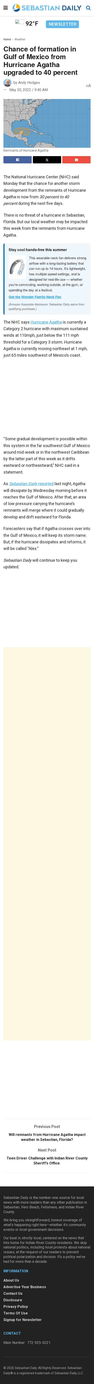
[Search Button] (88, 8)
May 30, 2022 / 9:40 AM (28, 90)
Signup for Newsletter (22, 1320)
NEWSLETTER (62, 24)
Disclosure (12, 1300)
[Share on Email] (76, 159)
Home (7, 39)
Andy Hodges (29, 82)
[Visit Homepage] (46, 8)
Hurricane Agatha (46, 322)
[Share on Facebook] (17, 159)
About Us (11, 1280)
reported (31, 483)
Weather (20, 39)
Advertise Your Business (24, 1287)
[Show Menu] (5, 8)
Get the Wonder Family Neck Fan (35, 296)
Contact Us (13, 1293)
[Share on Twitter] (47, 159)
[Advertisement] (47, 843)
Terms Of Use (15, 1313)
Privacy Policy (15, 1306)
